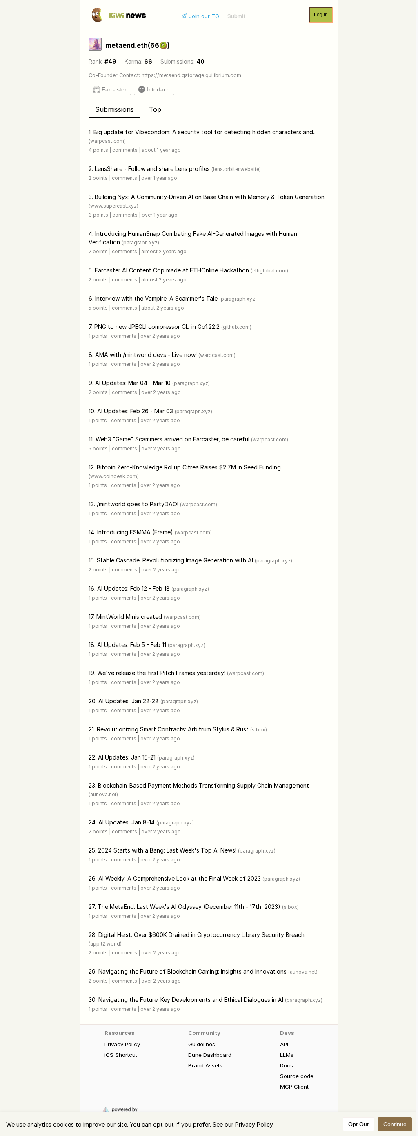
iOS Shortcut (120, 1055)
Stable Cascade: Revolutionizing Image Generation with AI (175, 560)
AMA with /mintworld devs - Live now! (146, 354)
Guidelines (201, 1044)
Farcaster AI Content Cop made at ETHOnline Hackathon (172, 270)
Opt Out (358, 1124)
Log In (321, 15)
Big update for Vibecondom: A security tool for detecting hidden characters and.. (204, 131)
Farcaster (114, 89)
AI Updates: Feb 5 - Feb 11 (131, 644)
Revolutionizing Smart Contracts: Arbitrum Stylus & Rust (173, 729)
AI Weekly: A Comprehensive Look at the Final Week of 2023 (179, 878)
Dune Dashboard (209, 1055)
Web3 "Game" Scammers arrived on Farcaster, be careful (172, 439)
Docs (286, 1065)
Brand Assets (205, 1065)
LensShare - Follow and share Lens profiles (152, 168)
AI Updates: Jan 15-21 (127, 757)
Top (155, 109)
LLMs (286, 1055)
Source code (297, 1076)
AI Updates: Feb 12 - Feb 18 (133, 588)
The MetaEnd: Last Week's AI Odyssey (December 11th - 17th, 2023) (189, 906)
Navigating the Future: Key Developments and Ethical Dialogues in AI (190, 999)
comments (125, 150)
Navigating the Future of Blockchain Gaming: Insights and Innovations (192, 971)
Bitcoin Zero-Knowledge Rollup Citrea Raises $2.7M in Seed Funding (189, 467)
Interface (158, 89)
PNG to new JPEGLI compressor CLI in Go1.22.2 (157, 326)
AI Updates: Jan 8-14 (126, 822)
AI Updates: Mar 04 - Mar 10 (133, 382)
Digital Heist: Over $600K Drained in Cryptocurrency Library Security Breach (201, 934)
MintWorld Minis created (129, 616)
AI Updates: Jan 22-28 (128, 701)
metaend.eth (138, 45)
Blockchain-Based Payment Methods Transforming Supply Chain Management (203, 785)
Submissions (114, 109)
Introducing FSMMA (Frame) (135, 532)
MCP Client (294, 1086)
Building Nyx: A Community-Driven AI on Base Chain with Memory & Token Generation (210, 196)
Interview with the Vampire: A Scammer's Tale (156, 298)
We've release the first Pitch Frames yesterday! (161, 672)
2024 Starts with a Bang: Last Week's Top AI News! (167, 850)
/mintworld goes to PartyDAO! (137, 503)
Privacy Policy (122, 1044)
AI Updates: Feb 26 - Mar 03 (135, 410)
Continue (395, 1124)
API (284, 1044)
